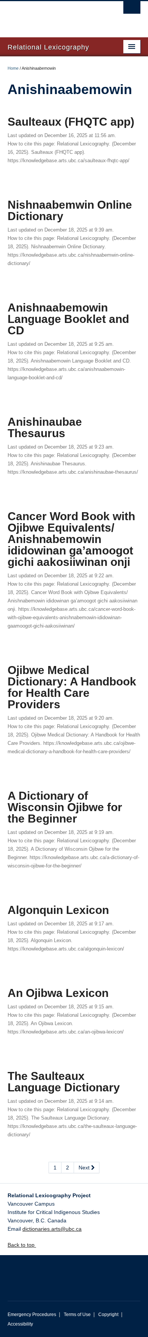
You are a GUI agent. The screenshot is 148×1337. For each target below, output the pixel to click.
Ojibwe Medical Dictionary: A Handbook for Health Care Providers (72, 687)
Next (85, 1167)
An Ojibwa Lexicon (58, 993)
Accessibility (20, 1324)
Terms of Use (77, 1314)
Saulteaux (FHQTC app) (71, 121)
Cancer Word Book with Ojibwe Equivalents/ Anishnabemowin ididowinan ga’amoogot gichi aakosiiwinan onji (71, 539)
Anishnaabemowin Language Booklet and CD (68, 319)
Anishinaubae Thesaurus (45, 427)
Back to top (22, 1245)
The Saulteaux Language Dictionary (64, 1082)
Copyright (108, 1314)
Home (13, 68)
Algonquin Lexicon (58, 910)
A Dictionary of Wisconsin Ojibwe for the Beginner (65, 807)
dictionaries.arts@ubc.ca (52, 1229)
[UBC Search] (131, 9)
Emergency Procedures (32, 1314)
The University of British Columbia (54, 15)
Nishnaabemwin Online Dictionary (70, 210)
